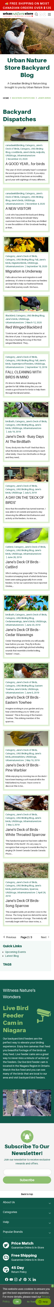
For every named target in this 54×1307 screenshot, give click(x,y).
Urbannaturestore (26, 155)
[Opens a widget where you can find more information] (43, 1302)
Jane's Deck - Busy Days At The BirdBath (24, 439)
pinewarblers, (19, 756)
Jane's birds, (29, 152)
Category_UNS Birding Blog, (20, 259)
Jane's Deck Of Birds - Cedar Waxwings (22, 632)
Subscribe (27, 1180)
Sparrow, (33, 889)
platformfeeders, (20, 889)
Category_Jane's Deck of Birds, (21, 256)
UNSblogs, (11, 155)
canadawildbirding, (15, 145)
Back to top (27, 1194)
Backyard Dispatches (23, 98)
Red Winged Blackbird (23, 327)
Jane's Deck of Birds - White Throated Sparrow (25, 832)
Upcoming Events (15, 951)
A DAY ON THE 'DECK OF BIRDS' (24, 500)
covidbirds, (17, 152)
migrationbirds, (19, 263)
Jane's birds (44, 98)
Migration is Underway (23, 271)
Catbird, (9, 546)
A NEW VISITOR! (18, 208)
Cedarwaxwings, (14, 621)
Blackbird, (10, 315)
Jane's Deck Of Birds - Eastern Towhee (22, 700)
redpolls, (40, 152)
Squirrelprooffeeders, (23, 363)
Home (6, 98)
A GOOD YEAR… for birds (25, 164)
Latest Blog (12, 955)
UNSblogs (17, 492)
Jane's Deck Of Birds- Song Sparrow (22, 903)
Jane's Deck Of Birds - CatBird (22, 564)
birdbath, (10, 421)
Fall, (37, 259)
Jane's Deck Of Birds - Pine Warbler (22, 767)
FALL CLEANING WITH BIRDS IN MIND (23, 374)
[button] (40, 14)
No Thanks (32, 1301)
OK (17, 1301)
